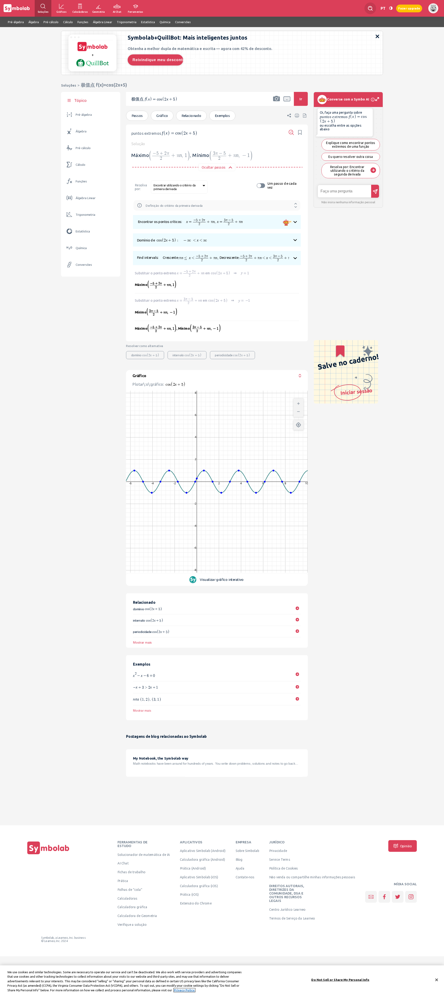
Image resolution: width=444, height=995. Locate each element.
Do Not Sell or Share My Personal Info (340, 979)
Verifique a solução (132, 924)
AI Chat (123, 863)
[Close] (437, 980)
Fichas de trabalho (131, 872)
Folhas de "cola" (129, 889)
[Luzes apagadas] (390, 8)
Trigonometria (85, 214)
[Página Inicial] (48, 854)
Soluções (68, 85)
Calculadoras (127, 898)
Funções (81, 181)
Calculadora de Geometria (137, 915)
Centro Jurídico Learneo (287, 909)
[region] (222, 980)
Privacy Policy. (184, 990)
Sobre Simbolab (247, 850)
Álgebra (81, 131)
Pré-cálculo (83, 148)
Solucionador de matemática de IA (143, 854)
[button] (276, 102)
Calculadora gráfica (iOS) (199, 886)
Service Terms (279, 859)
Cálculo (80, 164)
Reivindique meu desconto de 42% (158, 60)
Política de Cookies (283, 868)
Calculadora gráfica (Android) (202, 859)
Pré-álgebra (84, 114)
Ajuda (240, 868)
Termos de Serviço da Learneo (292, 918)
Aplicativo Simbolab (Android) (202, 850)
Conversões (84, 264)
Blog (239, 859)
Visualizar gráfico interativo (222, 580)
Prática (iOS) (189, 894)
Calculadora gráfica (132, 907)
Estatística (83, 231)
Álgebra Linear (86, 198)
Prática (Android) (193, 868)
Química (81, 248)
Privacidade (278, 850)
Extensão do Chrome (196, 903)
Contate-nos (245, 877)
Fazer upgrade (409, 8)
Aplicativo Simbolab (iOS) (199, 877)
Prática (122, 880)
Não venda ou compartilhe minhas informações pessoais (312, 877)
